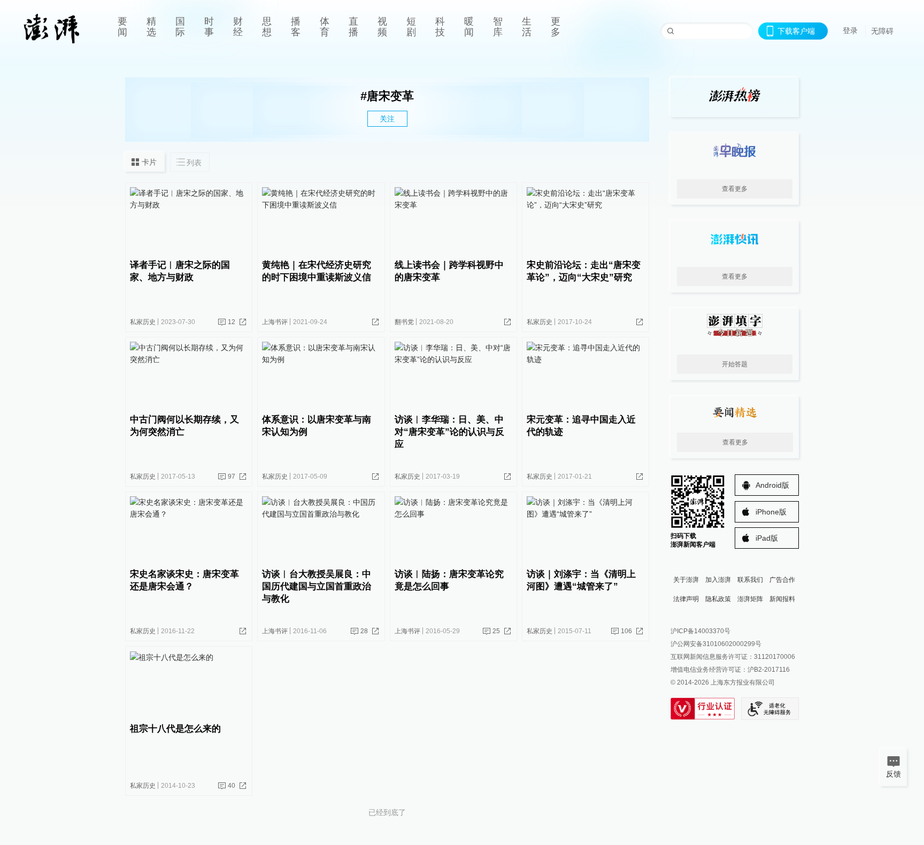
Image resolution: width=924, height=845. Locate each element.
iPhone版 (771, 512)
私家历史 (143, 322)
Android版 (772, 485)
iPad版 (767, 538)
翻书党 (404, 322)
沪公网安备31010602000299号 (716, 644)
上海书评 (275, 322)
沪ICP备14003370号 (700, 631)
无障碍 (882, 31)
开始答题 (735, 364)
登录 (850, 30)
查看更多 (735, 189)
